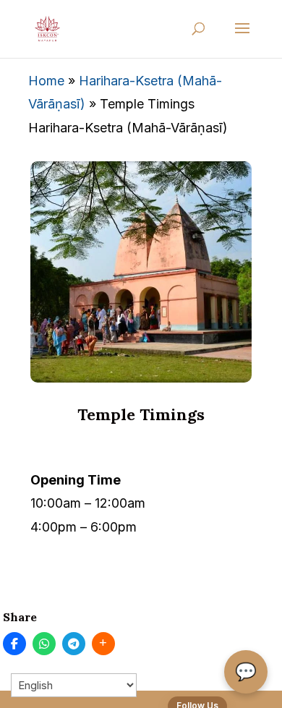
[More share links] (103, 643)
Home (46, 80)
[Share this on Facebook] (14, 643)
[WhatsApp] (44, 643)
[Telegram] (73, 643)
